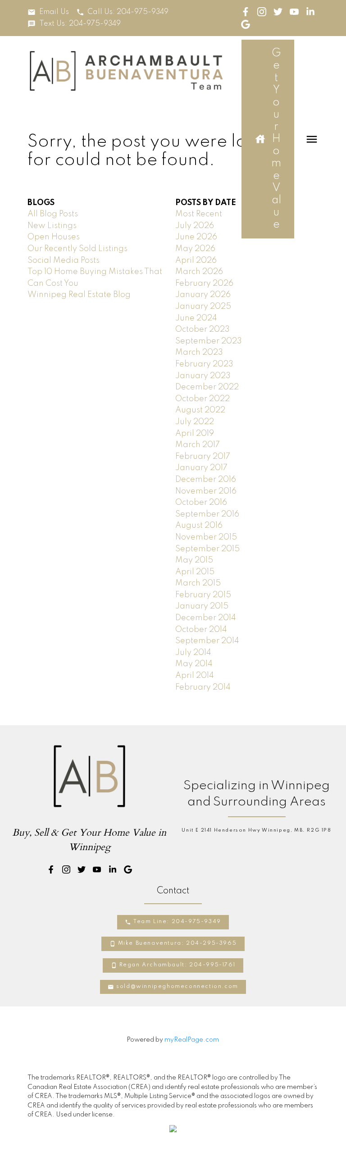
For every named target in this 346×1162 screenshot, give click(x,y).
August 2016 (199, 526)
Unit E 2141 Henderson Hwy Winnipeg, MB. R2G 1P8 (256, 830)
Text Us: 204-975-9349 (80, 23)
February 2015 (203, 595)
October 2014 (201, 630)
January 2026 (203, 295)
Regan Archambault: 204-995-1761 (177, 965)
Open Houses (53, 237)
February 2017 (202, 457)
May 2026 (195, 249)
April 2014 (194, 676)
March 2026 (199, 272)
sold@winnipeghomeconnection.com (177, 986)
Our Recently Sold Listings (77, 249)
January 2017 (201, 468)
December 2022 (207, 387)
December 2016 (205, 480)
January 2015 (201, 606)
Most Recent (198, 214)
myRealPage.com (191, 1040)
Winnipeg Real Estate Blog (79, 295)
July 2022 (194, 422)
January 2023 (203, 376)
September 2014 (207, 641)
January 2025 (203, 306)
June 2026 (196, 237)
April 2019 (194, 434)
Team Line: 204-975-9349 (177, 921)
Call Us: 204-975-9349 (127, 12)
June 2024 (196, 318)
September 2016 (207, 514)
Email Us (54, 12)
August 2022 (200, 410)
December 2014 (205, 618)
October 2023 (202, 329)
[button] (47, 12)
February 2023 (204, 364)
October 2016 (201, 503)
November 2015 (206, 537)
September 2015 (207, 549)
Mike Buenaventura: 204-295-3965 (177, 943)
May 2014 (194, 664)
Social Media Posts (63, 260)
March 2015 (198, 583)
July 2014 (193, 653)
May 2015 (194, 560)
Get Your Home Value (276, 139)
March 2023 (199, 352)
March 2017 (197, 445)
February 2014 (203, 687)
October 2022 (202, 399)
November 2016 (206, 491)
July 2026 (194, 226)
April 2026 (196, 260)
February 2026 (204, 283)
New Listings (52, 226)
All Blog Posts (52, 214)
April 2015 (194, 572)
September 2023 (208, 341)
